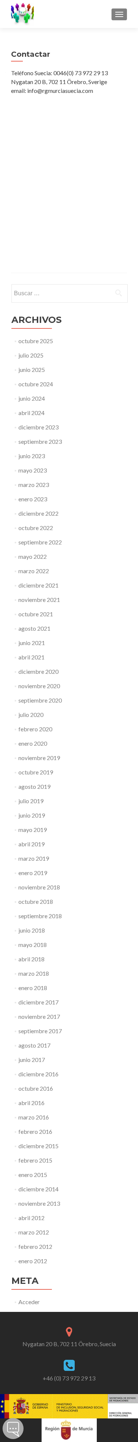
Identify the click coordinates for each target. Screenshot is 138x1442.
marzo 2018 (33, 973)
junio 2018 (31, 930)
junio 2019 (31, 815)
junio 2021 (31, 642)
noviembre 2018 (39, 887)
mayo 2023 (32, 470)
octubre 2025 (35, 340)
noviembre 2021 (39, 599)
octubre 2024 (35, 383)
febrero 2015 (35, 1160)
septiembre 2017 (40, 1030)
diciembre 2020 (38, 671)
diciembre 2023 (38, 427)
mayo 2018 (32, 944)
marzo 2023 (33, 484)
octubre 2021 (35, 613)
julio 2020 (30, 714)
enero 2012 (32, 1260)
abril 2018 (31, 958)
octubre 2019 (35, 772)
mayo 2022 (32, 556)
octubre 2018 (35, 901)
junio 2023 (31, 455)
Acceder (29, 1301)
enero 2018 (32, 987)
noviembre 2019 (39, 757)
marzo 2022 (33, 570)
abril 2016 (31, 1102)
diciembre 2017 (38, 1002)
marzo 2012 (33, 1232)
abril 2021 (31, 657)
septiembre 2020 (40, 700)
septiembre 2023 (40, 441)
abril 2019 (31, 843)
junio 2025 (31, 369)
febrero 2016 (35, 1131)
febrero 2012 (35, 1246)
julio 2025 (30, 355)
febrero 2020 (35, 728)
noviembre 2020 (39, 685)
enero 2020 (32, 743)
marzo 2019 (33, 858)
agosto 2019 (34, 786)
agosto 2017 (34, 1045)
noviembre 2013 (39, 1203)
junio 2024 (31, 398)
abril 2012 (31, 1217)
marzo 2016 (33, 1117)
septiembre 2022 (40, 542)
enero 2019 (32, 872)
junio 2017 (31, 1059)
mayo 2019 (32, 829)
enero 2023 (32, 498)
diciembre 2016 (38, 1073)
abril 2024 (31, 412)
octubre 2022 (35, 527)
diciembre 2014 (38, 1188)
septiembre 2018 (40, 915)
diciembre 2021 (38, 585)
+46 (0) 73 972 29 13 (69, 1378)
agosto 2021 (34, 628)
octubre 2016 (35, 1088)
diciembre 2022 (38, 513)
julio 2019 (30, 800)
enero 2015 (32, 1174)
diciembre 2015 (38, 1145)
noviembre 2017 (39, 1016)
